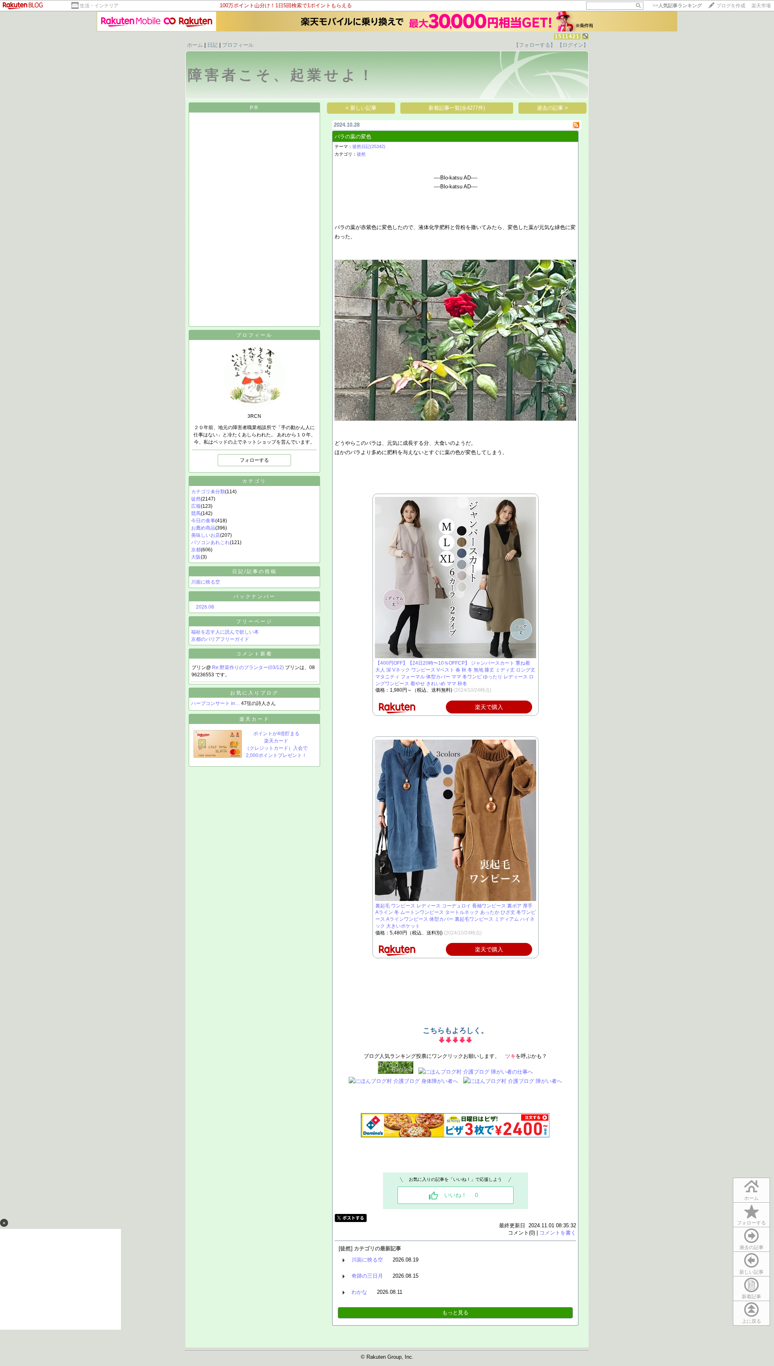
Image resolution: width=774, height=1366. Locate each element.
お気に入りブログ (254, 693)
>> (677, 5)
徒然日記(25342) (368, 146)
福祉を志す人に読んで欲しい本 (225, 632)
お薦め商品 (203, 528)
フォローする (751, 1223)
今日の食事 (203, 520)
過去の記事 (751, 1247)
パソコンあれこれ (210, 542)
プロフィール (238, 45)
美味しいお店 (205, 535)
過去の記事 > (552, 108)
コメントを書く (557, 1233)
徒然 (196, 499)
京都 (196, 550)
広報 (196, 506)
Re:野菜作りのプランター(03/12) (248, 667)
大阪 (196, 557)
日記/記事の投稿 (254, 571)
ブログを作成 (730, 5)
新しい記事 (751, 1272)
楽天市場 (761, 5)
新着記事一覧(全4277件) (457, 108)
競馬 (196, 513)
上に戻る (751, 1321)
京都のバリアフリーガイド (220, 639)
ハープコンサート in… (215, 703)
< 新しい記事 (361, 108)
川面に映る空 (205, 582)
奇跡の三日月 (367, 1276)
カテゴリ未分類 (208, 491)
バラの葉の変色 (353, 136)
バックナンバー (254, 596)
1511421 (567, 36)
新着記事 (751, 1296)
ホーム (195, 45)
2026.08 (205, 607)
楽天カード (254, 719)
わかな (359, 1292)
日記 (212, 45)
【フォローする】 (535, 45)
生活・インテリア (99, 5)
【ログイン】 (573, 45)
